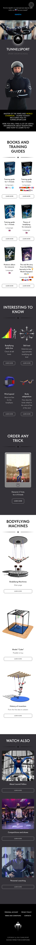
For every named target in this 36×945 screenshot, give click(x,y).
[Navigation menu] (31, 5)
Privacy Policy (26, 912)
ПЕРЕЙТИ (18, 14)
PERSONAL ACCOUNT (11, 912)
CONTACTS (27, 915)
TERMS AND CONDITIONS (13, 915)
